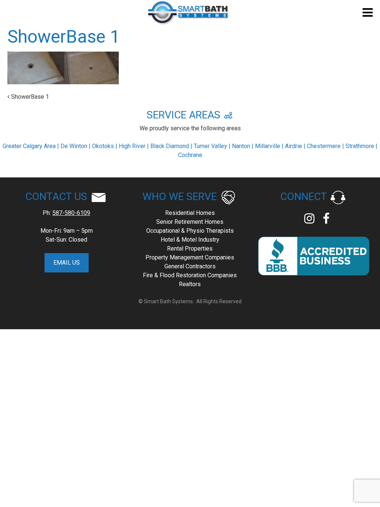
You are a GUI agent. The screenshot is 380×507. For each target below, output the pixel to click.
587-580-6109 (71, 212)
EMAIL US (66, 262)
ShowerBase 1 (29, 96)
